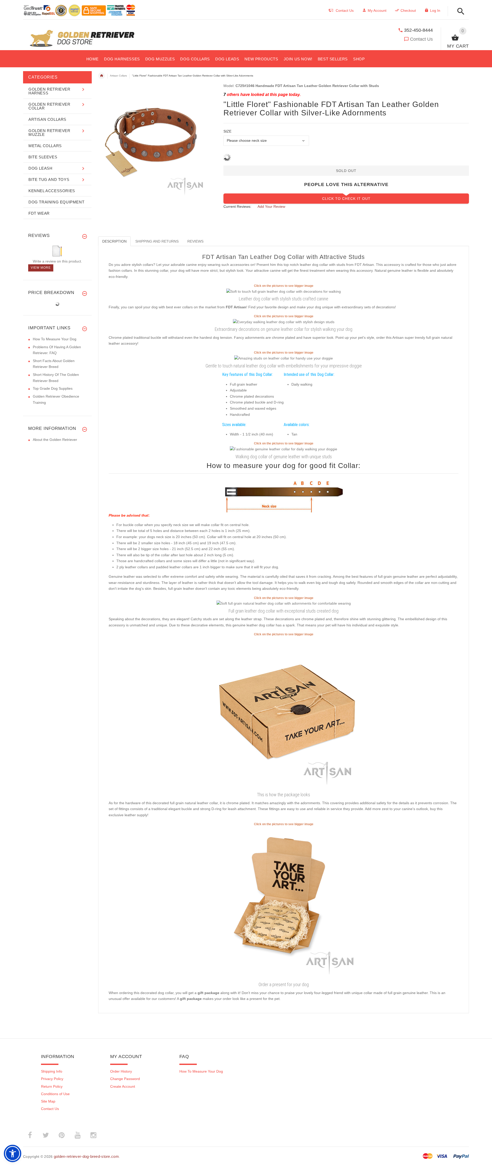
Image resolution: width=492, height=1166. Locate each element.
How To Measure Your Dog (54, 339)
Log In (435, 10)
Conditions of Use (55, 1094)
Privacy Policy (52, 1079)
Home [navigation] (101, 75)
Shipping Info (51, 1071)
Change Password (125, 1079)
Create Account (122, 1086)
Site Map (48, 1101)
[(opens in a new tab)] (283, 291)
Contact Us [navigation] (345, 10)
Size (227, 131)
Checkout (408, 10)
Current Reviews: (237, 206)
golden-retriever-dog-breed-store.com (86, 1156)
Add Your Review (271, 206)
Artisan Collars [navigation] (118, 75)
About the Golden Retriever (55, 440)
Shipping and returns (157, 241)
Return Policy (52, 1086)
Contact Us (421, 39)
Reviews (195, 241)
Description (114, 241)
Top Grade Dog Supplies (53, 388)
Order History (121, 1071)
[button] (459, 11)
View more (41, 267)
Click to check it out (346, 199)
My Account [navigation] (377, 10)
